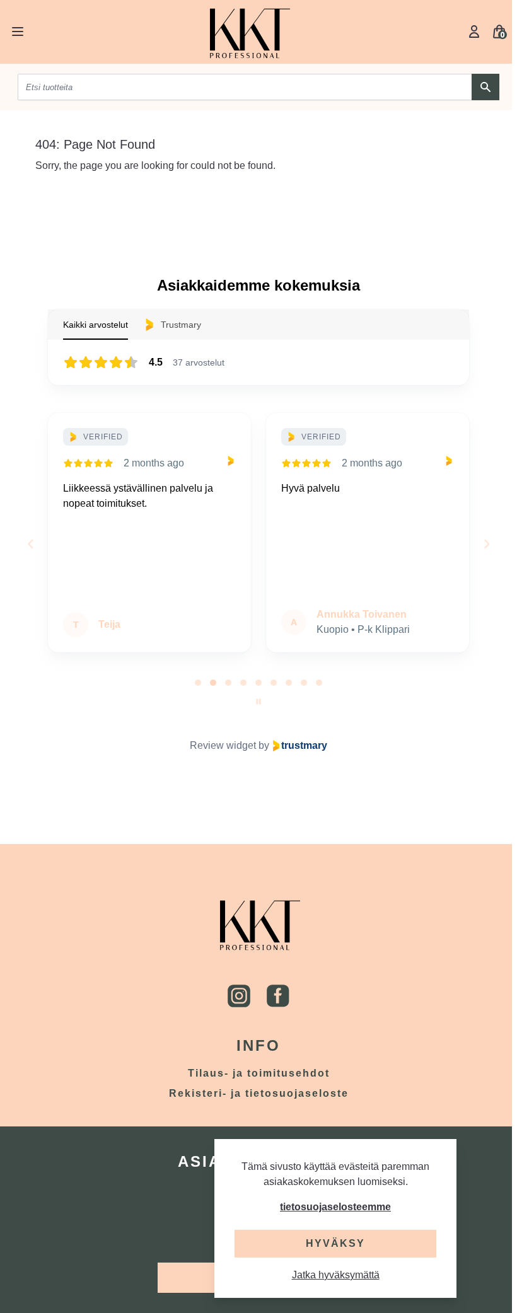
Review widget (223, 745)
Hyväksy (335, 1243)
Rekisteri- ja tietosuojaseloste (259, 1093)
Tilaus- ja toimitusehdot (259, 1073)
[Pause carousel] (258, 701)
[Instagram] (239, 995)
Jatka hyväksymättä (336, 1275)
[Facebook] (278, 995)
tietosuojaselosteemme (335, 1206)
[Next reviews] (486, 544)
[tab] (198, 682)
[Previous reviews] (30, 544)
